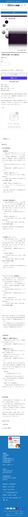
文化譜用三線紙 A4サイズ (8, 460)
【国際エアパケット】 (7, 348)
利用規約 (16, 513)
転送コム (17, 366)
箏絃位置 (5, 456)
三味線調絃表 (6, 455)
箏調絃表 (5, 453)
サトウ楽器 (9, 511)
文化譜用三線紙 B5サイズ (8, 458)
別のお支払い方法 (14, 81)
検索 (14, 12)
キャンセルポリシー (19, 515)
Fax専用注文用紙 (6, 462)
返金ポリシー (22, 511)
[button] (2, 5)
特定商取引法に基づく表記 (10, 515)
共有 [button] (3, 107)
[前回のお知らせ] (2, 1)
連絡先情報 (21, 513)
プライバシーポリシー (10, 513)
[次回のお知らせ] (25, 1)
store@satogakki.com (12, 492)
